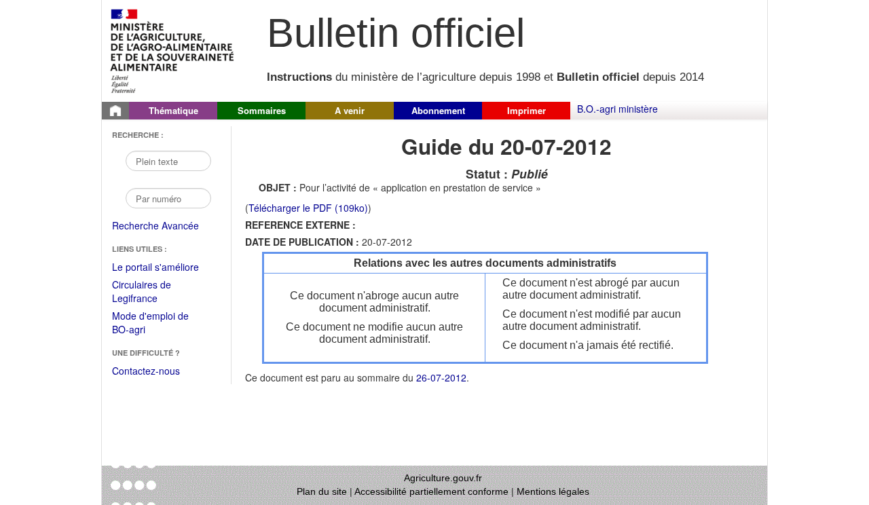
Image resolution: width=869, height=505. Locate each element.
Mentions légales (553, 491)
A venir (350, 110)
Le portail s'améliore (164, 267)
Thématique (173, 110)
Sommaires (262, 110)
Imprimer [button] (526, 110)
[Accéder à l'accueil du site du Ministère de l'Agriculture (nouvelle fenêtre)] (173, 49)
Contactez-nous (146, 370)
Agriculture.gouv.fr (443, 477)
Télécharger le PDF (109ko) (308, 207)
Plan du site (322, 491)
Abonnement (438, 110)
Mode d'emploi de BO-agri (150, 323)
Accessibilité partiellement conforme (431, 491)
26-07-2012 (441, 377)
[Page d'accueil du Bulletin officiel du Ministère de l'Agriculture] (115, 110)
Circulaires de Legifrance (152, 292)
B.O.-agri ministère (617, 108)
